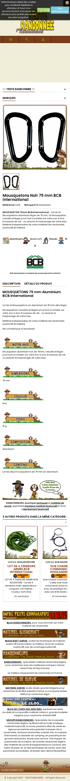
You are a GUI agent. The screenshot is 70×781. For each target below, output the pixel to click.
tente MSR (50, 715)
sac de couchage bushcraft (40, 647)
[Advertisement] (35, 63)
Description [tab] (11, 284)
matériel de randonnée (35, 625)
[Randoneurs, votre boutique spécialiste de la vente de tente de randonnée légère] (35, 760)
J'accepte (43, 10)
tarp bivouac (43, 668)
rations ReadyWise (55, 750)
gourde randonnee (15, 738)
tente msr (48, 732)
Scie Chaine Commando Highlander (59, 569)
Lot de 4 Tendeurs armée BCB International (21, 569)
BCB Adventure (42, 205)
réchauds (42, 503)
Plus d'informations (60, 10)
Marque (29, 205)
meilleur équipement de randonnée (31, 673)
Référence (8, 205)
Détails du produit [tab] (38, 284)
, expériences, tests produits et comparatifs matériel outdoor (33, 711)
